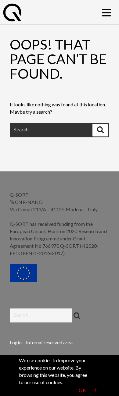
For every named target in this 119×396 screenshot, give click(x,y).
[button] (106, 12)
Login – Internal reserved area (41, 342)
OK (82, 390)
